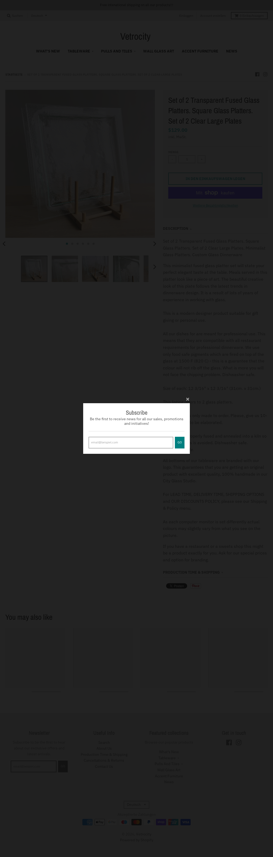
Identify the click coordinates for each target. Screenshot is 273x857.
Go (180, 442)
